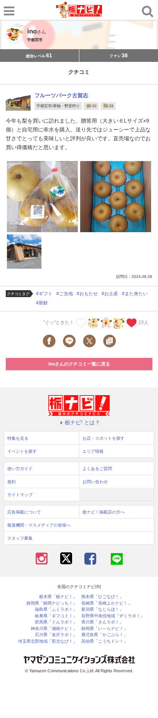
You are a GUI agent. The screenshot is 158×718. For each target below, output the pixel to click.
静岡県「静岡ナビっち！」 (51, 603)
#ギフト (44, 293)
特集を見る (17, 438)
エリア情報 (93, 451)
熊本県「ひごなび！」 (102, 597)
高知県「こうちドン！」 (104, 641)
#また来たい (135, 293)
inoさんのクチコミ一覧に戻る (79, 364)
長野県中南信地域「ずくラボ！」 (113, 616)
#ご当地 (64, 293)
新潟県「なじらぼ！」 (102, 609)
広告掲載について (24, 512)
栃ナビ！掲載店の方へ (103, 512)
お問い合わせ (95, 481)
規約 (11, 481)
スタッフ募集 (20, 538)
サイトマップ (20, 494)
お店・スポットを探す (103, 438)
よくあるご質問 (97, 468)
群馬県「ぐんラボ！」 (56, 622)
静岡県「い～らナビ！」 (104, 629)
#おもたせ (87, 293)
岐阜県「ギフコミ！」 (56, 616)
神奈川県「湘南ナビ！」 (54, 629)
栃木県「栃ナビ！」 (58, 597)
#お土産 (110, 293)
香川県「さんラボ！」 (102, 622)
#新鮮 (42, 303)
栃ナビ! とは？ (82, 422)
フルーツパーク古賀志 (61, 95)
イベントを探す (22, 451)
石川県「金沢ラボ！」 (56, 635)
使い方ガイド (20, 468)
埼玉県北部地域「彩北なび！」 (47, 641)
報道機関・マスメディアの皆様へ (39, 525)
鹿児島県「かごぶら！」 (104, 635)
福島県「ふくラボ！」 (56, 609)
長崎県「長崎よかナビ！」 (106, 603)
